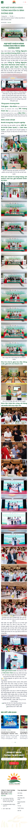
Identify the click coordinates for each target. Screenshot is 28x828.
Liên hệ (19, 810)
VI (25, 2)
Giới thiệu (20, 793)
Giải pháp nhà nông (21, 798)
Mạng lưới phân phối (21, 802)
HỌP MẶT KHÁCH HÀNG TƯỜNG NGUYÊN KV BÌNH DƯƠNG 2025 (13, 18)
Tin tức (11, 16)
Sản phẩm (20, 795)
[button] (11, 742)
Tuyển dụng (20, 808)
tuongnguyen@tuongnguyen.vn (9, 805)
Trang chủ (4, 16)
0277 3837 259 (6, 808)
